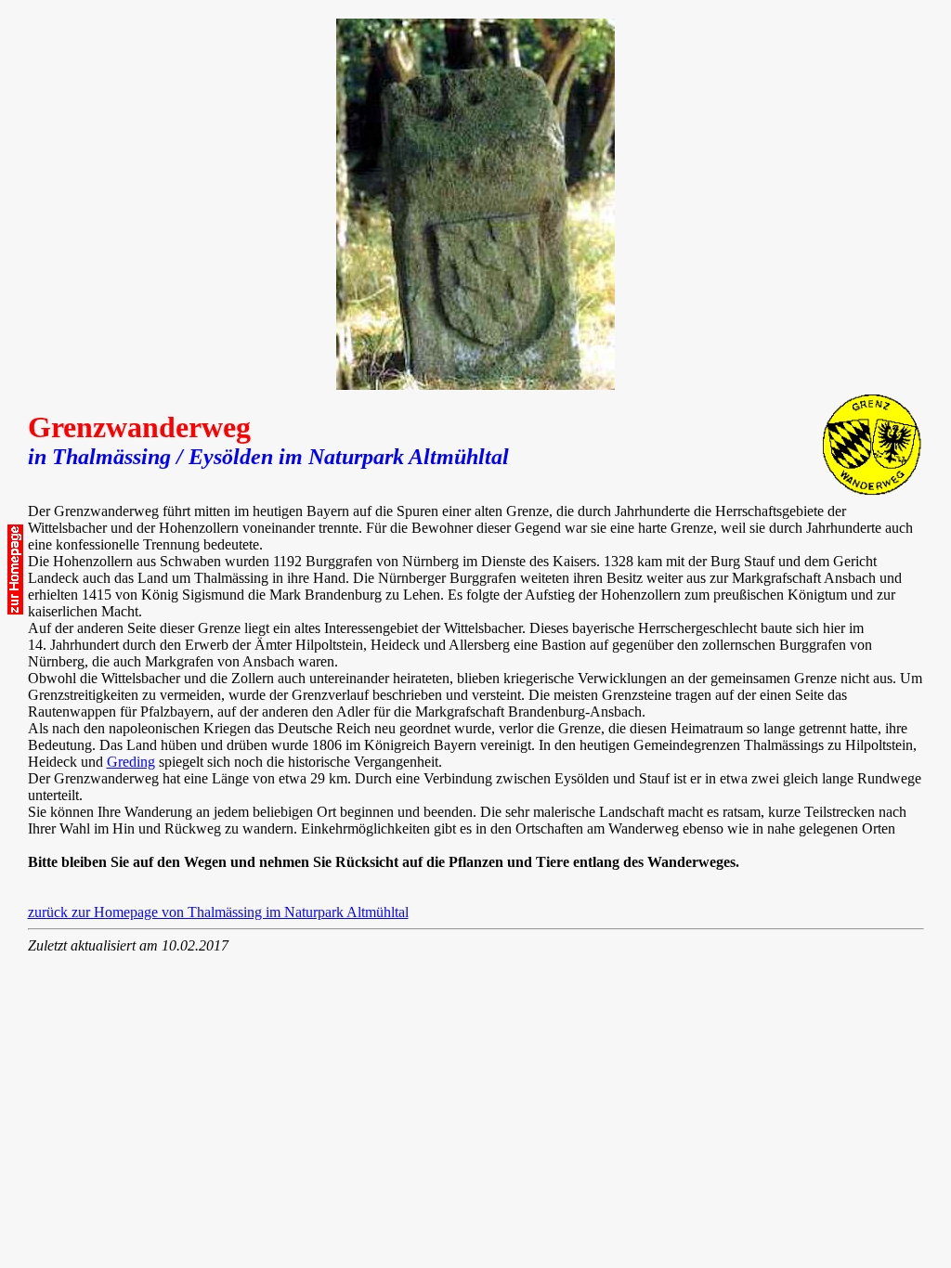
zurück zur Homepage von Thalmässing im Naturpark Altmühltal (218, 912)
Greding (131, 762)
